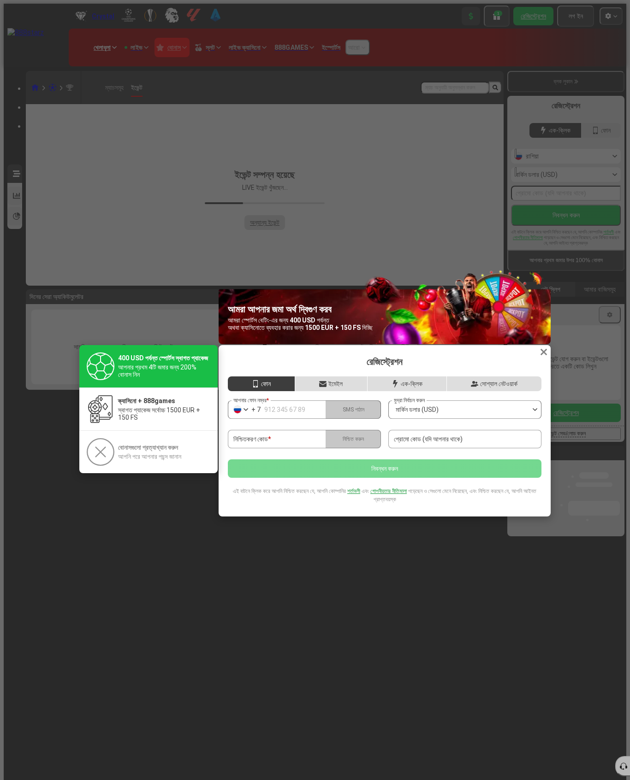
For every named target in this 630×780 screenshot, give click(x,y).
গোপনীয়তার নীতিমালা (388, 491)
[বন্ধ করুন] (544, 352)
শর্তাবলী (353, 491)
